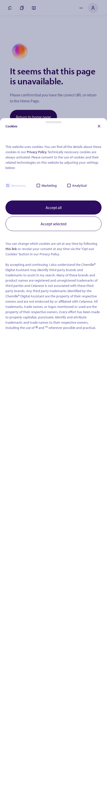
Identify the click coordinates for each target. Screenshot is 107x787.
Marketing (49, 185)
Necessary (18, 185)
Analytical (79, 185)
